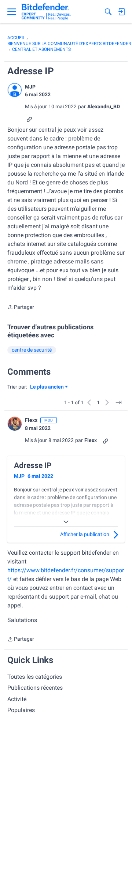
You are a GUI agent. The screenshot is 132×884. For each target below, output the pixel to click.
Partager (20, 307)
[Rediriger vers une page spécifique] (119, 402)
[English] (46, 11)
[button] (14, 90)
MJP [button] (30, 87)
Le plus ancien (47, 387)
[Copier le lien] (29, 119)
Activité (16, 699)
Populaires (21, 710)
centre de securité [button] (32, 350)
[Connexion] (121, 11)
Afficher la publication (84, 534)
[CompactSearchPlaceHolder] (108, 11)
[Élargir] (66, 521)
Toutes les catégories (34, 676)
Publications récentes (35, 687)
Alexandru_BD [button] (103, 106)
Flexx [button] (31, 420)
